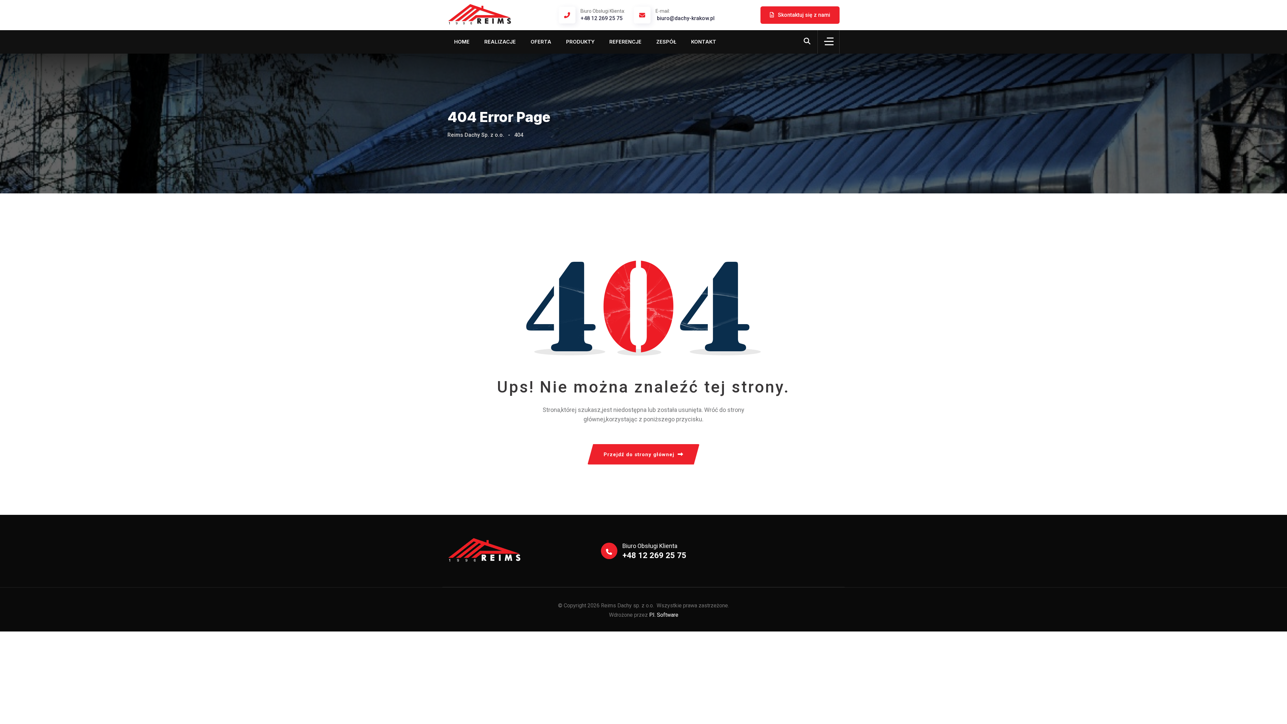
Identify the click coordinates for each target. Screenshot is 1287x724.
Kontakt (703, 42)
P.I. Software (663, 615)
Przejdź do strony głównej (639, 454)
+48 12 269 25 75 (603, 14)
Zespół (666, 42)
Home (462, 42)
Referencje (625, 42)
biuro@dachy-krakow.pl (685, 14)
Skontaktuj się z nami (803, 15)
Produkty (580, 42)
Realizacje (500, 42)
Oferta (541, 42)
